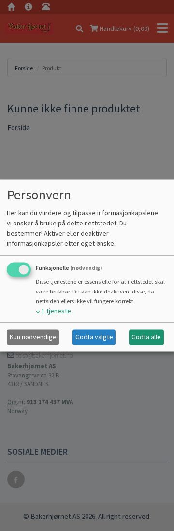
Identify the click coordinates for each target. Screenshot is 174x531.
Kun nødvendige (33, 337)
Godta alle (146, 337)
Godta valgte (94, 337)
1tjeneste (53, 310)
